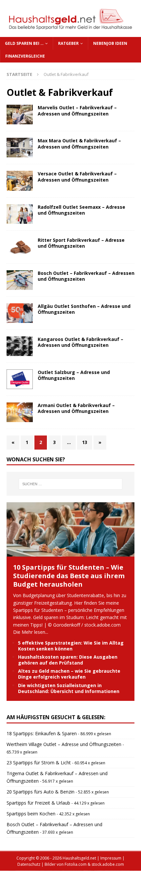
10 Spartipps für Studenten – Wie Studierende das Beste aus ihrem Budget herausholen (69, 576)
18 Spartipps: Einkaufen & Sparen (42, 733)
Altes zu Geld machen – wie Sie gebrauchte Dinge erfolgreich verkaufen (69, 674)
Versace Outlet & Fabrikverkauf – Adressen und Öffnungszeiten (77, 176)
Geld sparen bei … (24, 43)
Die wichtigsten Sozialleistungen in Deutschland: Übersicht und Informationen (68, 688)
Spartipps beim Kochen (31, 813)
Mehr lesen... (35, 632)
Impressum (110, 858)
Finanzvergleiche (25, 56)
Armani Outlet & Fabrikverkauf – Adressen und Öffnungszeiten (76, 408)
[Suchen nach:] (70, 483)
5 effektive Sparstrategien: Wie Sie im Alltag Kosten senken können (71, 646)
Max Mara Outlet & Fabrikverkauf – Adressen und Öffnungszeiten (79, 143)
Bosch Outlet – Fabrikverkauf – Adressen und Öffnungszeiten (86, 276)
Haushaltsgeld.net (79, 858)
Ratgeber (68, 43)
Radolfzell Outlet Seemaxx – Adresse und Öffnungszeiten (81, 210)
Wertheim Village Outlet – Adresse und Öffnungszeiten (64, 744)
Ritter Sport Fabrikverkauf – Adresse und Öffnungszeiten (81, 243)
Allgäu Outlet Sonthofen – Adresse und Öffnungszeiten (84, 309)
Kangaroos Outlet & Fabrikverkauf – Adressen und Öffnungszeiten (80, 342)
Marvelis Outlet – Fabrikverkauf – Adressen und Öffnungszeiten (77, 110)
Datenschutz (28, 864)
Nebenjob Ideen (110, 43)
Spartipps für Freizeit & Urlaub (38, 803)
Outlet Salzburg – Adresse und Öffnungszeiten (74, 375)
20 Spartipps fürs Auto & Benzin (40, 792)
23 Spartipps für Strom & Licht (39, 762)
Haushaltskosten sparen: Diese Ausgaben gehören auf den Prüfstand (67, 660)
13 (84, 442)
